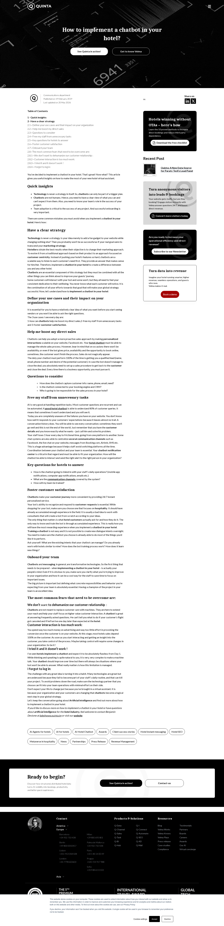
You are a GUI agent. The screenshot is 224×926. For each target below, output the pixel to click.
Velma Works (164, 829)
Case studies (164, 845)
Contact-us (164, 783)
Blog (160, 825)
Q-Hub (117, 845)
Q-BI (116, 841)
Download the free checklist (171, 142)
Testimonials (186, 825)
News (64, 741)
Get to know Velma (131, 51)
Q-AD (139, 841)
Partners (184, 829)
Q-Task (117, 837)
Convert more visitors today (172, 215)
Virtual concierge (188, 849)
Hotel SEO (177, 731)
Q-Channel (119, 829)
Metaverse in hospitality (42, 741)
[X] (193, 101)
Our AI (183, 845)
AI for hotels (62, 731)
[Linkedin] (187, 101)
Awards (103, 731)
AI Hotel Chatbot (84, 731)
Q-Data (117, 825)
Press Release (98, 741)
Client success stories (123, 731)
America (60, 825)
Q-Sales (118, 833)
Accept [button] (154, 919)
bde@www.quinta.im (50, 715)
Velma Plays (163, 837)
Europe (60, 829)
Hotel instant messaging (153, 731)
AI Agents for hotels (40, 731)
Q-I (137, 825)
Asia (58, 876)
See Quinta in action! (89, 51)
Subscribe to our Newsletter (170, 251)
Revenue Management (123, 741)
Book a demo (170, 294)
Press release (164, 841)
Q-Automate (142, 833)
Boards (183, 833)
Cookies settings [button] (140, 919)
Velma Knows (164, 833)
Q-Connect (141, 829)
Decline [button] (167, 919)
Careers (183, 837)
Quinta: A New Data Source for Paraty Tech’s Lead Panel (177, 169)
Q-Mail (139, 845)
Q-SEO (139, 837)
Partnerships (79, 741)
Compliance (163, 849)
